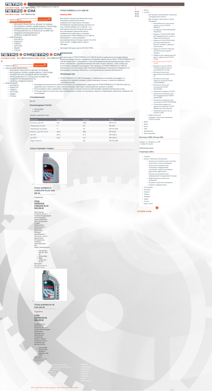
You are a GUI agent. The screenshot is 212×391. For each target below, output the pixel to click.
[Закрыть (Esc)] (136, 11)
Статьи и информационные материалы (45, 376)
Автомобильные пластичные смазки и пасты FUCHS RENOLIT (163, 25)
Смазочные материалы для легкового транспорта (49, 364)
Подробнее (38, 197)
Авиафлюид (148, 131)
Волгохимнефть (149, 133)
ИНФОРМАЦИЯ (15, 37)
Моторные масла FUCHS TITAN (40, 266)
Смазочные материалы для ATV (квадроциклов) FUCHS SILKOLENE (163, 95)
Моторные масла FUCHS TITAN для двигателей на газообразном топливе (162, 68)
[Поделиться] (138, 11)
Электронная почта (144, 223)
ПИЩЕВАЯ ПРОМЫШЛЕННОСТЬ (27, 33)
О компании (148, 187)
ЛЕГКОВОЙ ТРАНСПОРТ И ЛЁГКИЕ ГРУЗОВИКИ (29, 70)
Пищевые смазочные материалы (161, 182)
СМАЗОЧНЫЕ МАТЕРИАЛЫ (20, 22)
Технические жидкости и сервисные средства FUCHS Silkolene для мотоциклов (163, 106)
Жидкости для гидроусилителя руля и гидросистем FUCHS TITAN (164, 57)
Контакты (147, 189)
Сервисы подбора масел (158, 185)
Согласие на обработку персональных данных (48, 381)
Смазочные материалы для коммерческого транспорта (51, 367)
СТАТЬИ (17, 50)
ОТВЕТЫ (17, 44)
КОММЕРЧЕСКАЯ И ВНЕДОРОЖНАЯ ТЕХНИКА (28, 75)
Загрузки (147, 196)
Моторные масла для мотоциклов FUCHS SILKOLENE (161, 87)
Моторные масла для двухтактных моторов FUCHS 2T (164, 74)
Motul (146, 124)
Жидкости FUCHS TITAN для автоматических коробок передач (163, 51)
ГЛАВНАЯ (84, 364)
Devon (146, 10)
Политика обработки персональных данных (46, 378)
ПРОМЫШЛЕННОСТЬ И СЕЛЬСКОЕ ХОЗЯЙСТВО (29, 77)
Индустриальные (155, 115)
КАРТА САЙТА (86, 381)
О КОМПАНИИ (86, 367)
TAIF (145, 129)
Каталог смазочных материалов (155, 159)
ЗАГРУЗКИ (18, 46)
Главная (147, 156)
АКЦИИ (17, 48)
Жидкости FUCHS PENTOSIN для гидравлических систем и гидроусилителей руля (164, 36)
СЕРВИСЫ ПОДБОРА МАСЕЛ (25, 35)
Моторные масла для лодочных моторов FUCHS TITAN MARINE (163, 80)
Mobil (146, 122)
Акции (146, 199)
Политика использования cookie (42, 383)
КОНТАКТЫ (18, 39)
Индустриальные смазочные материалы (45, 369)
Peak (146, 126)
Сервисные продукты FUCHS (164, 91)
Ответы (146, 194)
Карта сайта (148, 203)
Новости (147, 192)
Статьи (146, 201)
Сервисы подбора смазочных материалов (46, 374)
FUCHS (146, 12)
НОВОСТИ (18, 41)
